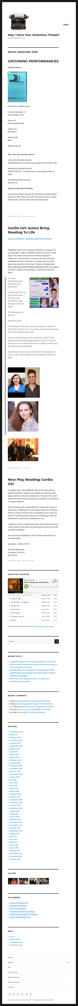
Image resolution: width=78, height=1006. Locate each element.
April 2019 (14, 788)
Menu (66, 25)
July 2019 (13, 780)
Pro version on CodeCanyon (44, 626)
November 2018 (16, 803)
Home (10, 957)
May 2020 (14, 752)
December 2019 (16, 766)
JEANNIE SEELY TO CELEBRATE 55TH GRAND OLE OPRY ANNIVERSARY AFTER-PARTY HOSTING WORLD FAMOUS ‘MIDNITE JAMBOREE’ (32, 673)
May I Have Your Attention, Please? (34, 35)
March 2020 (15, 757)
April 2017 (14, 845)
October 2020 (15, 743)
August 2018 (15, 811)
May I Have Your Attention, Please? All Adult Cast (29, 679)
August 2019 (15, 777)
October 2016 (15, 859)
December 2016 (16, 853)
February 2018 (15, 820)
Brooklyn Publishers (18, 906)
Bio (9, 967)
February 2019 (15, 794)
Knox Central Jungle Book (20, 917)
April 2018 (14, 814)
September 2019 (16, 774)
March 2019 (14, 791)
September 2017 (16, 831)
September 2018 (16, 808)
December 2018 (16, 800)
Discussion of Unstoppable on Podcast (37, 707)
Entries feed (15, 939)
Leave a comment (28, 216)
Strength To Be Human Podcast (32, 712)
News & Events (14, 977)
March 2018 (14, 817)
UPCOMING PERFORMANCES (33, 61)
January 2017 (15, 851)
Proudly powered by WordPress (43, 1000)
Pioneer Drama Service (19, 903)
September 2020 (16, 746)
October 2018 (15, 805)
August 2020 (15, 749)
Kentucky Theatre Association (22, 911)
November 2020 (16, 740)
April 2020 (14, 754)
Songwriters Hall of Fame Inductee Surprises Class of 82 (33, 662)
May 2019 (13, 786)
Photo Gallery (13, 982)
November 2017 (16, 825)
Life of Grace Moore (18, 909)
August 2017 (14, 834)
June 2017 (13, 839)
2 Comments (26, 468)
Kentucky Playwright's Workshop (24, 914)
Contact (11, 987)
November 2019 (16, 769)
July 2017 (13, 837)
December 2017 (16, 822)
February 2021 (15, 737)
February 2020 (16, 760)
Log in (12, 937)
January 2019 (15, 797)
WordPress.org (16, 945)
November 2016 (16, 856)
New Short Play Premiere (20, 681)
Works (10, 962)
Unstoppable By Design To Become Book (33, 701)
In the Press (12, 972)
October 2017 (15, 828)
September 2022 (16, 732)
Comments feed (16, 942)
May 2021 (13, 735)
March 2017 (14, 848)
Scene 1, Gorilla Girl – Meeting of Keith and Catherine (30, 239)
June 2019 (13, 783)
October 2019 (15, 771)
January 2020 (15, 763)
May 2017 (13, 842)
